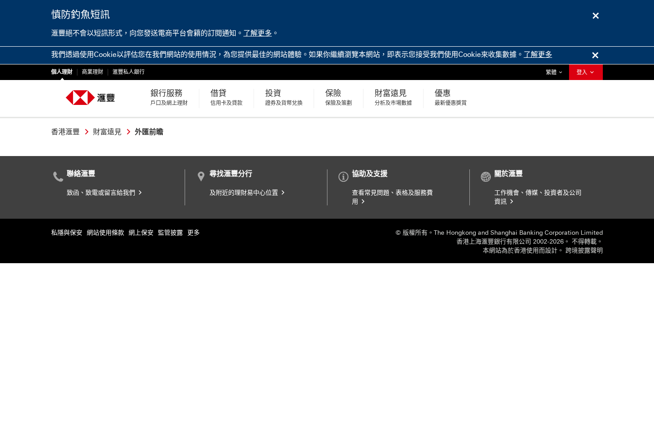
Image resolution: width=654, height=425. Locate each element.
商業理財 (92, 72)
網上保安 (141, 233)
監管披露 (170, 233)
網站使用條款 (105, 233)
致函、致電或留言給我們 (102, 192)
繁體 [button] (556, 72)
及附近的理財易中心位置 (245, 192)
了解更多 (257, 33)
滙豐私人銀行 (129, 72)
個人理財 (62, 72)
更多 (193, 233)
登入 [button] (583, 72)
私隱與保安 (66, 233)
